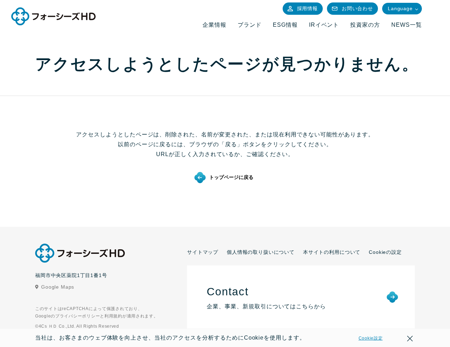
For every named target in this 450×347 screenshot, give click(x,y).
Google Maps (57, 287)
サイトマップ (202, 252)
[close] (410, 339)
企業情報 (214, 25)
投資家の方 (365, 25)
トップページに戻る (231, 177)
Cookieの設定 (385, 252)
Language (400, 8)
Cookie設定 (371, 338)
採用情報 (307, 8)
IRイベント (324, 25)
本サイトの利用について (331, 252)
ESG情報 (285, 25)
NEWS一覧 (406, 25)
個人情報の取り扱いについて (261, 252)
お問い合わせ (357, 8)
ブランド (250, 25)
